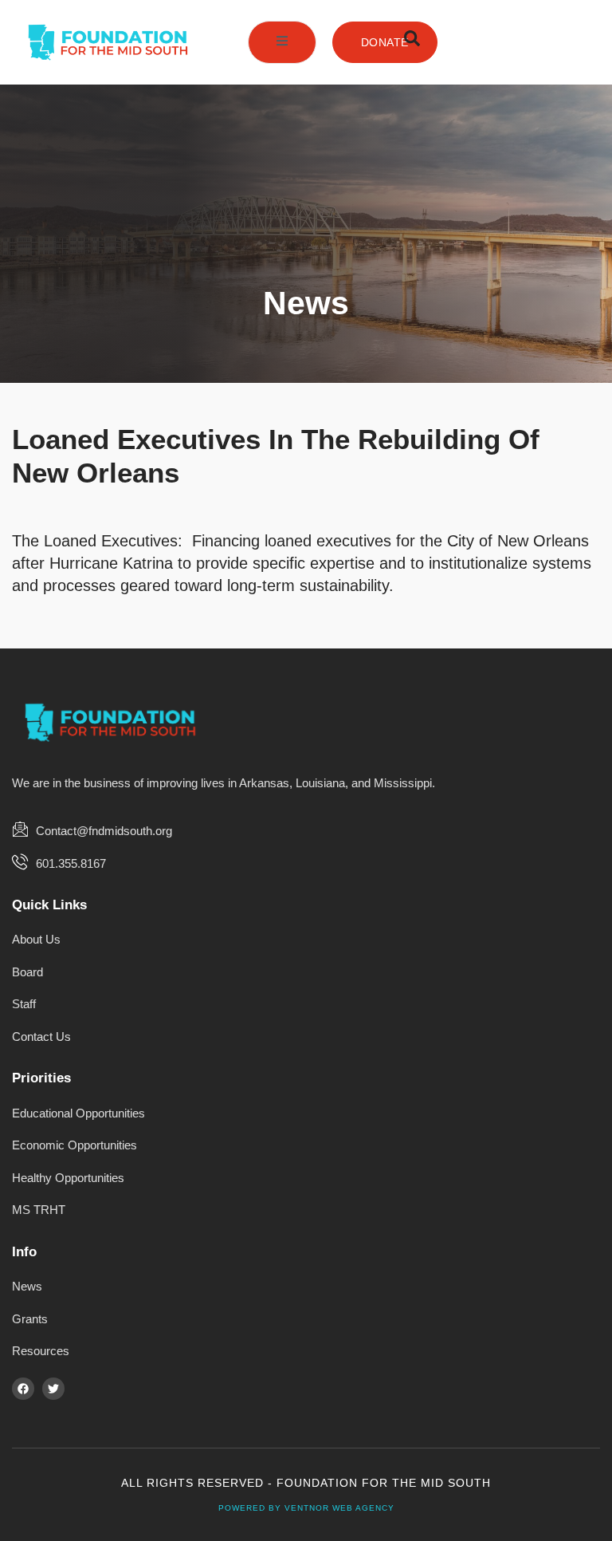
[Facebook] (23, 1388)
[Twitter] (53, 1388)
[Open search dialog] (412, 42)
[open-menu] (282, 42)
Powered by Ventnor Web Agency (306, 1508)
